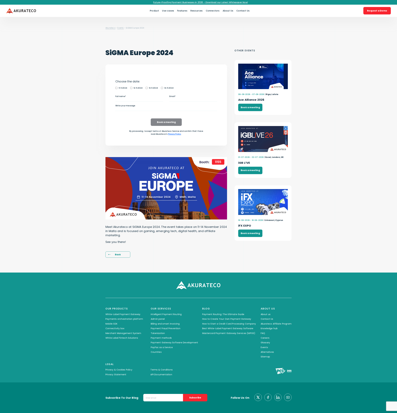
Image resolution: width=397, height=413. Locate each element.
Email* (172, 96)
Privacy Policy (174, 134)
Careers (265, 337)
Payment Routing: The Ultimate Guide (223, 314)
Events (120, 28)
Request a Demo (377, 10)
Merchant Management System (123, 333)
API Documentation (161, 374)
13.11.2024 (153, 88)
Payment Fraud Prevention (165, 328)
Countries (156, 352)
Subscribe (195, 397)
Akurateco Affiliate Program (276, 323)
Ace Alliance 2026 (251, 100)
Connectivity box (114, 328)
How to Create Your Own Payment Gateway (226, 318)
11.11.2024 (123, 88)
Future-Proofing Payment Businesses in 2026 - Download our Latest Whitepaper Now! (193, 2)
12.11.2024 (138, 88)
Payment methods (161, 337)
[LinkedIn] (278, 398)
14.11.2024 (169, 88)
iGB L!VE (244, 163)
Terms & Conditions (161, 369)
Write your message (125, 105)
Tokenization (158, 333)
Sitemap (265, 356)
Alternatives (267, 352)
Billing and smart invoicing (165, 323)
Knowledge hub (269, 328)
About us (266, 314)
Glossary (265, 342)
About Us (228, 10)
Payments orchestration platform (124, 318)
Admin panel (158, 318)
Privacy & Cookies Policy (118, 369)
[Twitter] (258, 398)
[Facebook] (268, 398)
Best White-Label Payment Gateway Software (227, 328)
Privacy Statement (115, 374)
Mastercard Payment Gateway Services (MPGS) (228, 333)
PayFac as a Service (162, 347)
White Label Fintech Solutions (121, 337)
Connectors (213, 10)
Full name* (120, 96)
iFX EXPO (244, 226)
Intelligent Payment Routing (166, 314)
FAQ (263, 333)
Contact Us (243, 10)
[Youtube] (288, 398)
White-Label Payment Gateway (122, 314)
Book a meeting (166, 122)
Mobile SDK (111, 323)
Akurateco (110, 28)
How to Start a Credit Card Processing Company (229, 323)
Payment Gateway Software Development (174, 342)
